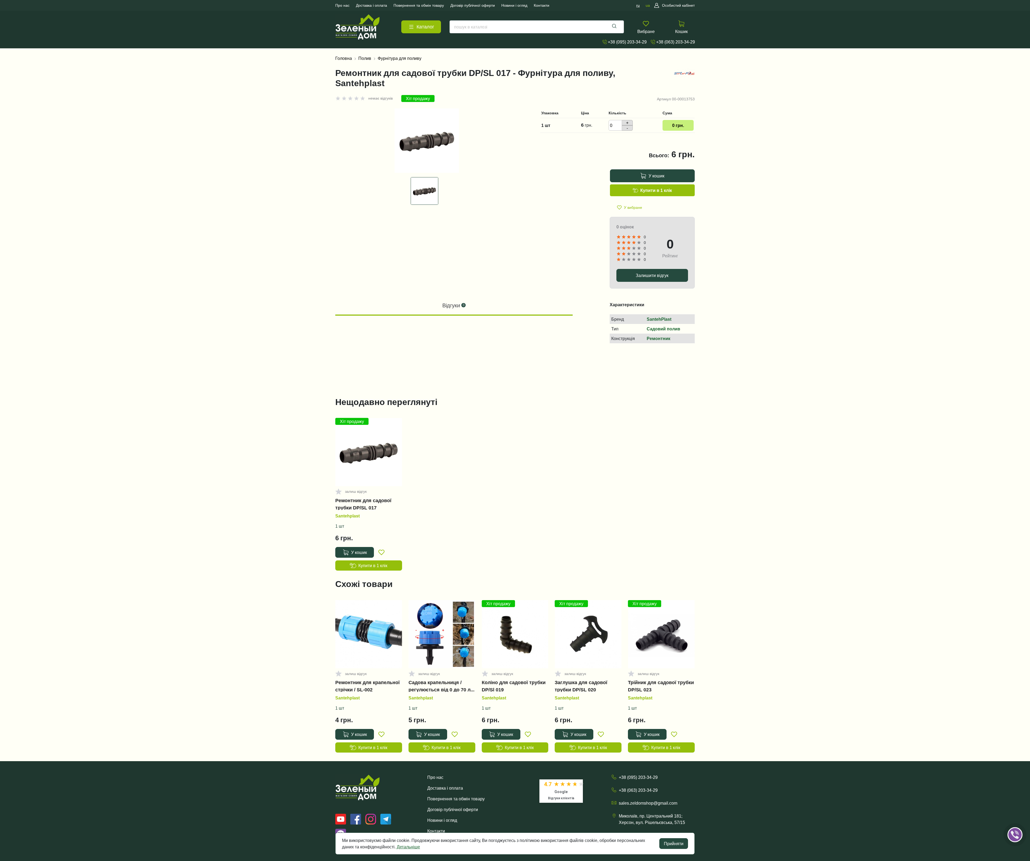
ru (638, 5)
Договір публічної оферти (452, 809)
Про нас (435, 777)
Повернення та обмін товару (456, 799)
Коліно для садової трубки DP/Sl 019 (514, 686)
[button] (1022, 818)
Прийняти (673, 843)
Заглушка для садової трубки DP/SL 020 (581, 686)
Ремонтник (658, 338)
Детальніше (408, 847)
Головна (343, 58)
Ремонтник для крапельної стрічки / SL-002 (367, 686)
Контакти (436, 831)
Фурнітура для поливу (399, 58)
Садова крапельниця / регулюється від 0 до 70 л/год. (440, 686)
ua (648, 5)
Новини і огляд (442, 820)
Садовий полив (663, 329)
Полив (364, 58)
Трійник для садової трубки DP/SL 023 (661, 686)
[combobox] (537, 26)
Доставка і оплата (445, 788)
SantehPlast (659, 319)
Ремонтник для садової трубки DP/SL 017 (363, 504)
